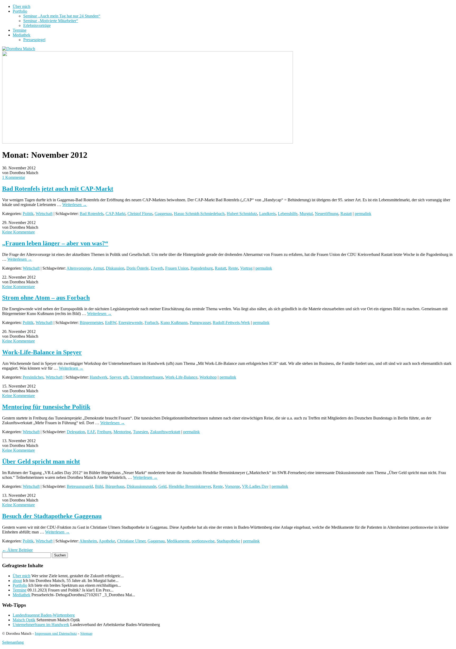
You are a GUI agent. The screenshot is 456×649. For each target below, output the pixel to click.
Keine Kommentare (18, 232)
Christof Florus (140, 213)
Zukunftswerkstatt (165, 432)
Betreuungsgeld (80, 486)
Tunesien (140, 432)
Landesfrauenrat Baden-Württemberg (44, 615)
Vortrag (246, 268)
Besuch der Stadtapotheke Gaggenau (52, 516)
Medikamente (178, 541)
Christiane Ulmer (131, 541)
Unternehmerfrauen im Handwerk (41, 624)
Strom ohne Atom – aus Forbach (46, 297)
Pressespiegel (34, 39)
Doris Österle (137, 268)
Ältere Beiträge (17, 550)
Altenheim (88, 541)
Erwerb (157, 268)
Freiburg (104, 432)
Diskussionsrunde (141, 486)
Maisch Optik (24, 620)
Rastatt (346, 213)
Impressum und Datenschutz (56, 633)
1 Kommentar (13, 177)
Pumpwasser (200, 322)
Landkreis (267, 213)
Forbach (151, 322)
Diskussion (115, 268)
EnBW (110, 322)
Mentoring (122, 432)
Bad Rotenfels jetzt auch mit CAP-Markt (57, 188)
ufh (126, 377)
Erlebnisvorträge (37, 25)
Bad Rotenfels (91, 213)
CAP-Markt (115, 213)
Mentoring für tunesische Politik (46, 406)
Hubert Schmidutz (242, 213)
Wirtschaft (44, 213)
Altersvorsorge (78, 268)
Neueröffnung (326, 213)
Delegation (76, 432)
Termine (19, 30)
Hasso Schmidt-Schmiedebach (199, 213)
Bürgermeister (91, 322)
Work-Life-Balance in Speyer (42, 352)
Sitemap (86, 633)
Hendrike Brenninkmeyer (190, 486)
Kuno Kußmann (174, 322)
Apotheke (107, 541)
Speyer (115, 377)
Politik (28, 213)
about (17, 580)
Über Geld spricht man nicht (41, 461)
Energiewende (130, 322)
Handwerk (98, 377)
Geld (162, 486)
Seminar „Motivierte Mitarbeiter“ (50, 20)
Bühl (99, 486)
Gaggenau (163, 213)
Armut (98, 268)
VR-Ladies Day (255, 486)
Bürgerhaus (115, 486)
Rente (233, 268)
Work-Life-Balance (181, 377)
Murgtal (306, 213)
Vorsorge (232, 486)
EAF (91, 432)
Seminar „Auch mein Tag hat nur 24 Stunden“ (61, 16)
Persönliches (33, 377)
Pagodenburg (202, 268)
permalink (363, 213)
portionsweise (203, 541)
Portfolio (20, 11)
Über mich (21, 6)
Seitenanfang (13, 642)
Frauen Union (176, 268)
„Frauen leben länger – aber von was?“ (55, 243)
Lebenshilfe (287, 213)
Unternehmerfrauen (147, 377)
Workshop (208, 377)
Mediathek (21, 35)
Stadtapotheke (228, 541)
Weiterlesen (74, 204)
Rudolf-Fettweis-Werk (231, 322)
